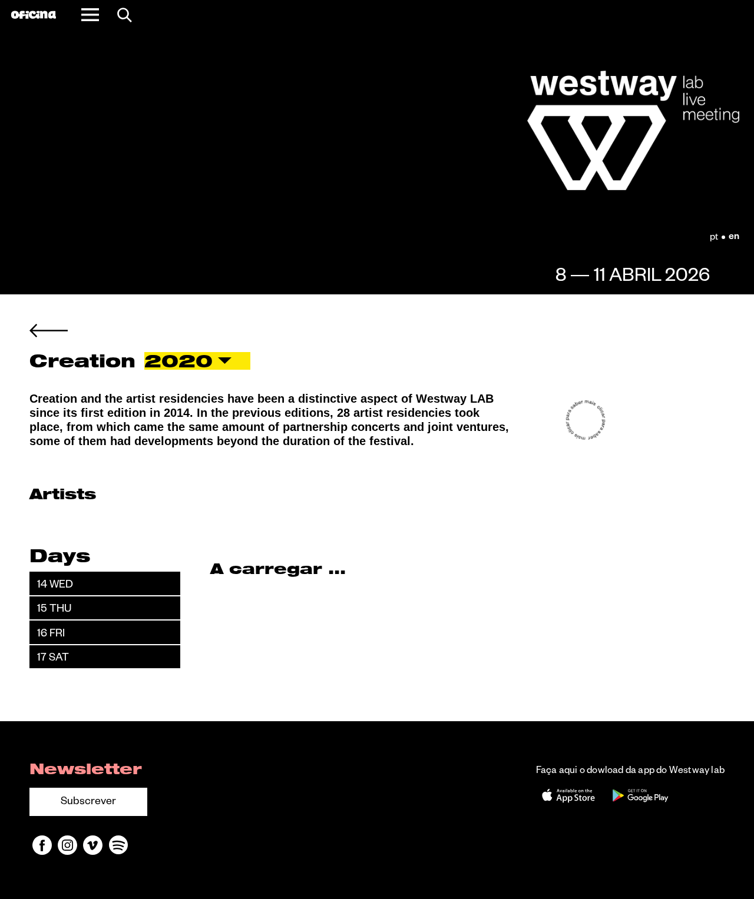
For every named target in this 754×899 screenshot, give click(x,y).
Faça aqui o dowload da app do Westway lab (630, 772)
